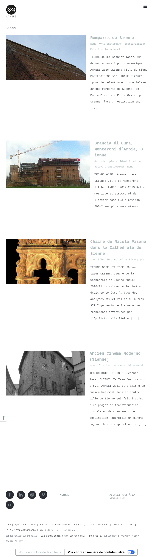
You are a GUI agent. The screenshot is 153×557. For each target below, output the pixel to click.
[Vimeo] (43, 495)
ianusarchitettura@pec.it (22, 536)
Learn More (100, 118)
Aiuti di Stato (49, 530)
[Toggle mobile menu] (145, 6)
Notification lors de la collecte (40, 552)
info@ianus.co (71, 530)
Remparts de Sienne (112, 38)
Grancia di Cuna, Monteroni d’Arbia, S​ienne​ (118, 149)
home (93, 44)
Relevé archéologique (129, 259)
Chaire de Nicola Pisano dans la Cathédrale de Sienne (118, 247)
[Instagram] (32, 495)
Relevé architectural (105, 49)
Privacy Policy (130, 536)
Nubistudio (110, 536)
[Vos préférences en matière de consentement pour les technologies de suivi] (3, 417)
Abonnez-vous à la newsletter (122, 496)
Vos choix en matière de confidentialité (96, 552)
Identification (135, 44)
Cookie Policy (14, 541)
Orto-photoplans (110, 44)
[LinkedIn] (21, 495)
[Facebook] (10, 495)
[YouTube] (10, 505)
